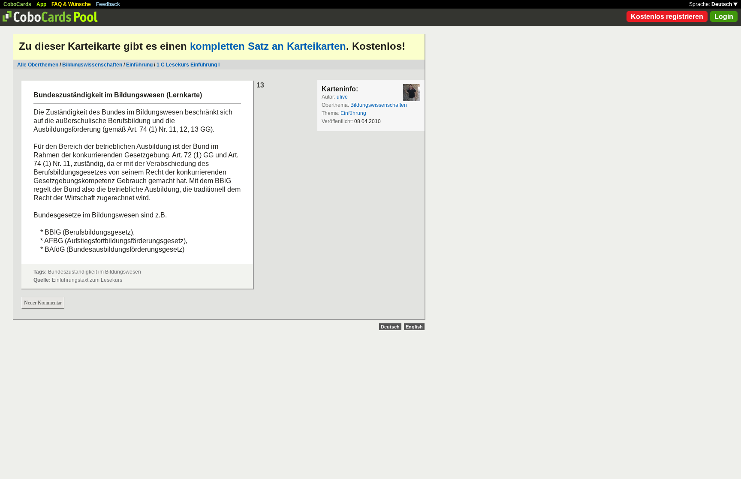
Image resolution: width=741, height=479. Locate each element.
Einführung (139, 65)
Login (723, 16)
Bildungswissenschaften (92, 65)
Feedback (108, 4)
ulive (342, 97)
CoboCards (17, 4)
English (414, 326)
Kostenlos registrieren (667, 16)
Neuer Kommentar (43, 303)
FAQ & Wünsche (71, 4)
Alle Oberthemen (37, 65)
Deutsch (722, 4)
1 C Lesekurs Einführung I (188, 65)
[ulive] (411, 92)
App (41, 4)
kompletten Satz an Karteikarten (268, 46)
